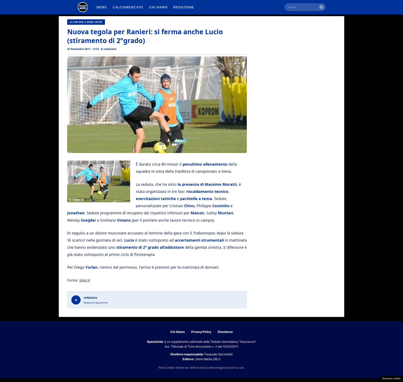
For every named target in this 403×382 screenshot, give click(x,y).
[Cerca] (321, 7)
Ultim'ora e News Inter (86, 22)
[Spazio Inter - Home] (83, 7)
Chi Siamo (177, 332)
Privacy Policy (201, 332)
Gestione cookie (391, 378)
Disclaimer (225, 332)
